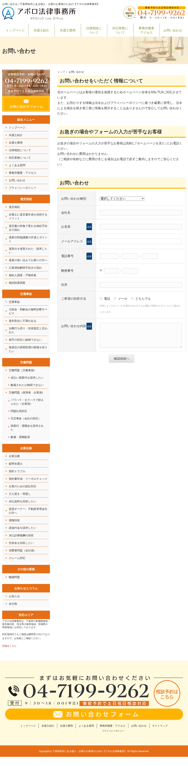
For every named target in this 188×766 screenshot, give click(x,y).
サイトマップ (160, 725)
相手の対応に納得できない (25, 339)
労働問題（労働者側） (22, 370)
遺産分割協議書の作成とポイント (28, 239)
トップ (61, 72)
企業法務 (14, 456)
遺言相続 (14, 207)
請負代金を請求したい (22, 528)
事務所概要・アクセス (22, 172)
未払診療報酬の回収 (21, 535)
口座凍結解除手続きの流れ (25, 267)
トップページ (15, 30)
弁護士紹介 (41, 30)
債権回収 (14, 520)
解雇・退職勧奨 (20, 437)
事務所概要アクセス (146, 30)
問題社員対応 (19, 411)
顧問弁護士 (16, 463)
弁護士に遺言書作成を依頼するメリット (28, 216)
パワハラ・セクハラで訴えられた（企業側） (27, 401)
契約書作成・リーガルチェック (28, 478)
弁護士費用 (67, 30)
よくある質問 (17, 165)
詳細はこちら (9, 645)
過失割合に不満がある (22, 321)
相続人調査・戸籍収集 (22, 275)
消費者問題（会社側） (22, 550)
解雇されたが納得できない (27, 385)
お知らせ (14, 596)
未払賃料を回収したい (22, 501)
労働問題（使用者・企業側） (27, 392)
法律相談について (94, 30)
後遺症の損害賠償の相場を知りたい (28, 349)
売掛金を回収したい (21, 543)
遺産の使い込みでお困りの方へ (28, 260)
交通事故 (14, 302)
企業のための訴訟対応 (22, 486)
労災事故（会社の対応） (26, 418)
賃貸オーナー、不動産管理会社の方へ (28, 510)
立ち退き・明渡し (20, 494)
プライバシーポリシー (22, 188)
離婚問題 (14, 577)
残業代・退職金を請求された (27, 427)
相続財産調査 (17, 282)
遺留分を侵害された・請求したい (28, 250)
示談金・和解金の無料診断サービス (28, 311)
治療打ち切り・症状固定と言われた (28, 330)
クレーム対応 (17, 558)
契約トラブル (17, 471)
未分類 (13, 603)
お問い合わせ (172, 30)
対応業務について (120, 30)
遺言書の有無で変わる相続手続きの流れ (28, 227)
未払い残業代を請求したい (27, 377)
